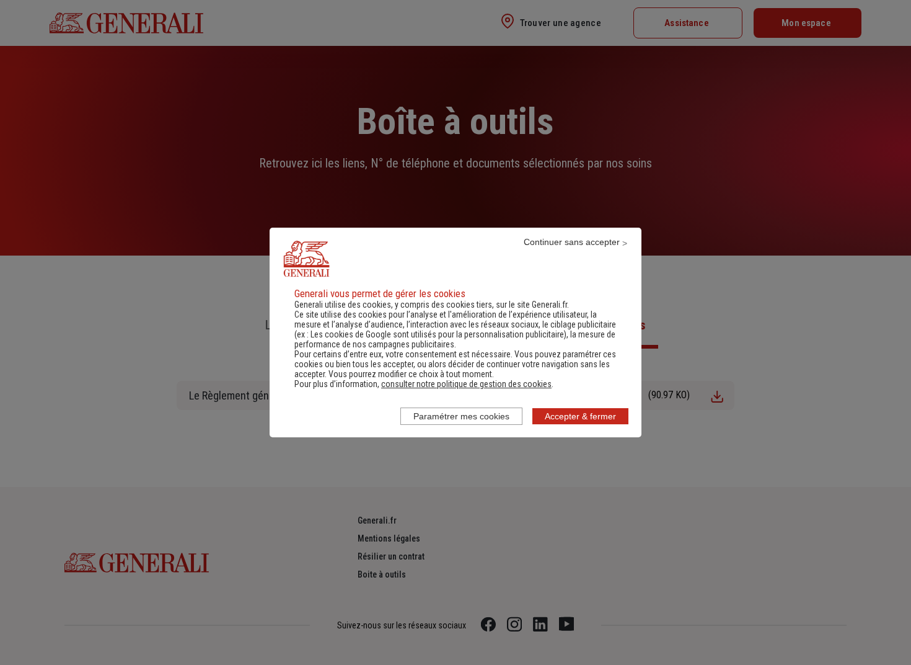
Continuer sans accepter (572, 242)
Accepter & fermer (580, 416)
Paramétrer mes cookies (461, 416)
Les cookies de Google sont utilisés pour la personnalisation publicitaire (437, 334)
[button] (466, 384)
